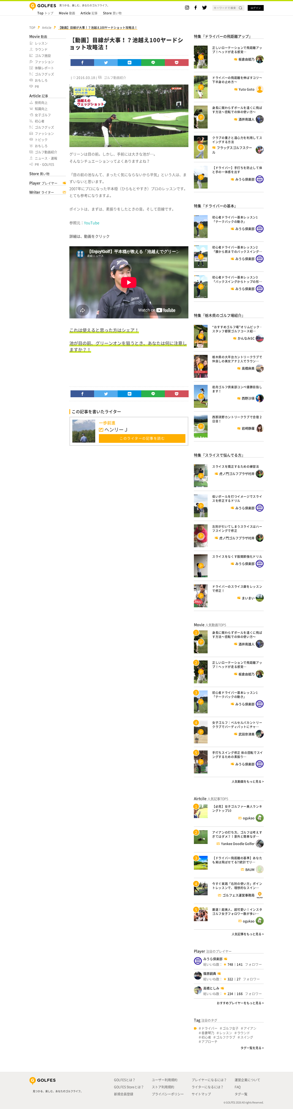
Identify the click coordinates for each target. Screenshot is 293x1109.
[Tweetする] (106, 62)
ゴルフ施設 (43, 55)
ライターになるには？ (208, 1086)
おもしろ (41, 80)
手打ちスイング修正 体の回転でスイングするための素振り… (237, 754)
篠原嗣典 (209, 973)
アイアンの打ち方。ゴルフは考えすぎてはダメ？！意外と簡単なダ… (237, 834)
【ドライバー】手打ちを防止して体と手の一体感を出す (237, 169)
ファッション (44, 61)
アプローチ (209, 1041)
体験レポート (44, 68)
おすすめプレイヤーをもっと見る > (240, 1003)
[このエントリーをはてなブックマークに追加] (129, 62)
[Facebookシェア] (82, 62)
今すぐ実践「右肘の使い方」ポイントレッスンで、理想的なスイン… (237, 885)
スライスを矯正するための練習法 (235, 466)
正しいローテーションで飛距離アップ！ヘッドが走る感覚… (237, 49)
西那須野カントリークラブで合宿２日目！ (237, 419)
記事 (89, 13)
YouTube (91, 222)
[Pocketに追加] (177, 62)
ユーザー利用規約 (164, 1079)
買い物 (112, 13)
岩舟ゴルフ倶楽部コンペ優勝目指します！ (237, 389)
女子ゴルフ (43, 114)
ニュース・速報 (46, 158)
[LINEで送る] (153, 62)
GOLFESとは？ (125, 1079)
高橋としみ (211, 988)
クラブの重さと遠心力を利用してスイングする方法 (237, 139)
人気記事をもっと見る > (248, 934)
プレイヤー (43, 183)
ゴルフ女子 (230, 1028)
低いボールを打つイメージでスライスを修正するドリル (237, 498)
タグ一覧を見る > (252, 1048)
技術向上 (41, 102)
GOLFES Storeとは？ (129, 1086)
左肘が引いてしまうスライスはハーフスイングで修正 (237, 528)
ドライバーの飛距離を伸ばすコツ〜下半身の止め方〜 (237, 79)
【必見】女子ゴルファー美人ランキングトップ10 (237, 808)
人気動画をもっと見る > (248, 781)
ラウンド (41, 49)
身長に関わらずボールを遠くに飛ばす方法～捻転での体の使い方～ (237, 109)
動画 (67, 13)
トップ (45, 13)
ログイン (256, 8)
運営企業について (247, 1079)
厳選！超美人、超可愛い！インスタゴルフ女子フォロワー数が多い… (237, 911)
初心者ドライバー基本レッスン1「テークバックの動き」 (235, 219)
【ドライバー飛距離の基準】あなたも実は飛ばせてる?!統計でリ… (237, 860)
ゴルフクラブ (225, 1037)
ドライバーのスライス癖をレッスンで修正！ (237, 588)
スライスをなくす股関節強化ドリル (237, 556)
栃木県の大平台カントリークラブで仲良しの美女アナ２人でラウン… (237, 359)
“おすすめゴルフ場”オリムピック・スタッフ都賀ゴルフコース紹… (237, 329)
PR (37, 86)
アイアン (250, 1028)
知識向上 (41, 108)
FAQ (238, 1086)
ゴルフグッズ (44, 74)
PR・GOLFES (44, 164)
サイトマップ (201, 1094)
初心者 (39, 121)
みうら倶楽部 (212, 958)
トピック (41, 139)
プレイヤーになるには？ (209, 1079)
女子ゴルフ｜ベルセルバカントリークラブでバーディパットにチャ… (237, 724)
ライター (41, 192)
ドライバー (209, 1028)
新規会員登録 (123, 1094)
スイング (246, 1037)
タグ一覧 (241, 1094)
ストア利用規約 (163, 1086)
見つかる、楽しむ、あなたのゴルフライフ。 (58, 1091)
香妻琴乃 (207, 1033)
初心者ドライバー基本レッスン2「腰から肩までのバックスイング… (237, 249)
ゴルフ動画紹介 (46, 152)
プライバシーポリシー (168, 1094)
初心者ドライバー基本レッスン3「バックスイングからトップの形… (237, 279)
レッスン (41, 43)
